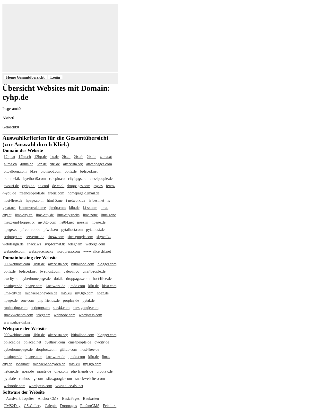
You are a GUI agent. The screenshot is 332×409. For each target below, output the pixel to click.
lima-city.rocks (68, 215)
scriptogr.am (13, 237)
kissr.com (90, 208)
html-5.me (54, 200)
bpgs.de (71, 171)
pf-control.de (30, 229)
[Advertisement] (122, 38)
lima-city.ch (24, 215)
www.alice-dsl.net (97, 251)
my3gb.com (47, 222)
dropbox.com (46, 349)
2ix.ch (78, 157)
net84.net (67, 222)
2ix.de (91, 157)
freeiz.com (56, 193)
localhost (22, 364)
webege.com (95, 244)
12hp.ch (24, 157)
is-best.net (96, 200)
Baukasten (91, 398)
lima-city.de (45, 215)
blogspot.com (51, 171)
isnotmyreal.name (32, 208)
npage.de (98, 222)
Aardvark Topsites (20, 398)
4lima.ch (10, 164)
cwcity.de (11, 278)
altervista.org (73, 164)
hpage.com (34, 286)
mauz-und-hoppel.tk (19, 222)
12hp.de (40, 157)
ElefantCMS (89, 406)
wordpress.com (68, 251)
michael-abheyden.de (41, 293)
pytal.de (88, 300)
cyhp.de (28, 186)
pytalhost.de (95, 229)
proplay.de (71, 300)
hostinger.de (13, 286)
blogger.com (106, 264)
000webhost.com (17, 264)
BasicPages (70, 398)
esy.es (98, 186)
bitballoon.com (15, 171)
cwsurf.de (11, 186)
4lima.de (26, 164)
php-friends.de (48, 300)
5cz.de (42, 164)
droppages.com (78, 186)
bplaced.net (88, 171)
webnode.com (14, 251)
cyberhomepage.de (36, 278)
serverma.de (35, 237)
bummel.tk (12, 178)
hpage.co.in (35, 200)
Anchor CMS (48, 398)
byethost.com (50, 271)
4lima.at (106, 157)
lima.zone (90, 215)
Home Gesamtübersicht (25, 77)
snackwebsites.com (18, 315)
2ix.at (66, 157)
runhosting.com (15, 308)
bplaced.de (12, 342)
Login (55, 77)
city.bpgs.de (77, 178)
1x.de (54, 157)
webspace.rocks (41, 251)
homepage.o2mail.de (83, 193)
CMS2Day (12, 406)
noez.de (103, 293)
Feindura (109, 406)
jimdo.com (57, 208)
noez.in (82, 222)
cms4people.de (101, 178)
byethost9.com (34, 178)
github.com (68, 349)
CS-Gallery (32, 406)
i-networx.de (75, 200)
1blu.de (39, 264)
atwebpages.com (99, 164)
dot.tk (58, 278)
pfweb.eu (51, 229)
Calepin (51, 406)
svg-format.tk (54, 244)
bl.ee (33, 171)
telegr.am (75, 244)
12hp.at (9, 157)
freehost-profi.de (32, 193)
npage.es (10, 229)
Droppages (68, 406)
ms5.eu (66, 293)
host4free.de (13, 200)
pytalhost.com (72, 229)
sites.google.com (80, 237)
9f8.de (55, 164)
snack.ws (34, 244)
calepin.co (57, 178)
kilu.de (74, 208)
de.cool (43, 186)
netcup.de (11, 371)
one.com (27, 300)
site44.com (56, 237)
